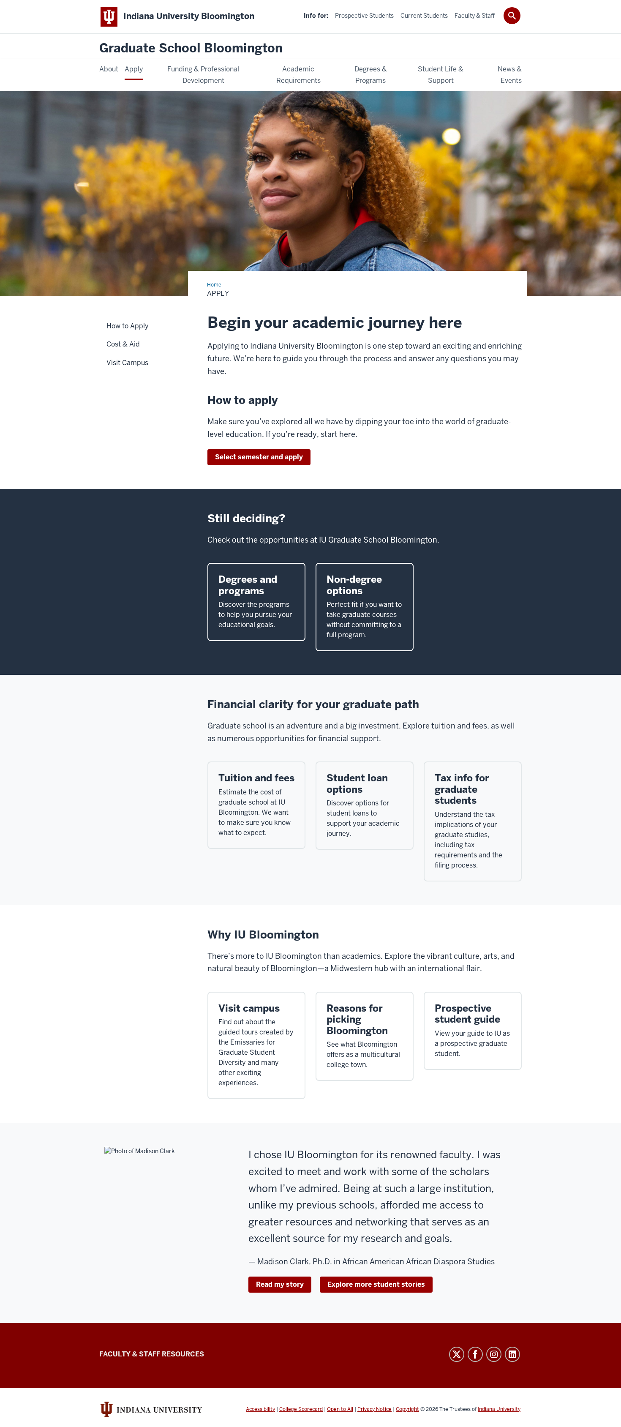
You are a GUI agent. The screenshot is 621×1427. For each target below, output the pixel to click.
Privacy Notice (374, 1409)
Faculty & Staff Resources (151, 1354)
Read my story (280, 1284)
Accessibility (260, 1409)
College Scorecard (301, 1409)
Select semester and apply (259, 457)
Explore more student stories (376, 1284)
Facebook (475, 1354)
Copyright (407, 1409)
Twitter (456, 1354)
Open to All (340, 1409)
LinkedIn (512, 1354)
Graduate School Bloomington (191, 48)
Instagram (493, 1354)
